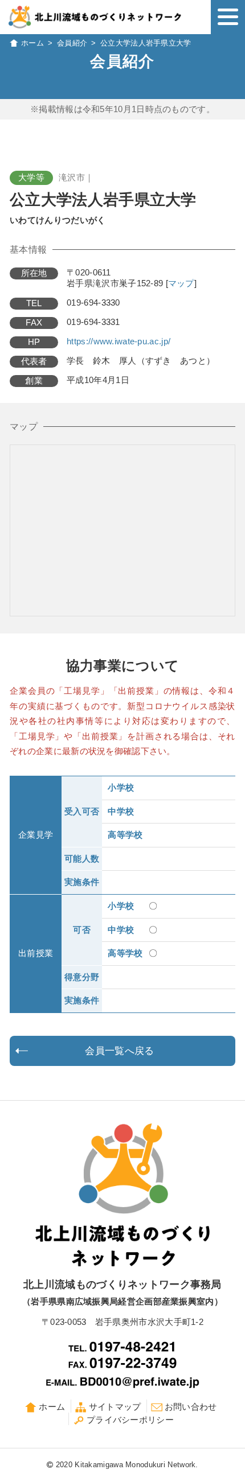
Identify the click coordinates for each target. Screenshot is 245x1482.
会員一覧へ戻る (119, 1050)
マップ (181, 283)
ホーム (32, 43)
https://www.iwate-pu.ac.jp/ (118, 341)
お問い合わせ (191, 1406)
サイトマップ (115, 1406)
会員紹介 (72, 43)
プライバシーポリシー (130, 1420)
